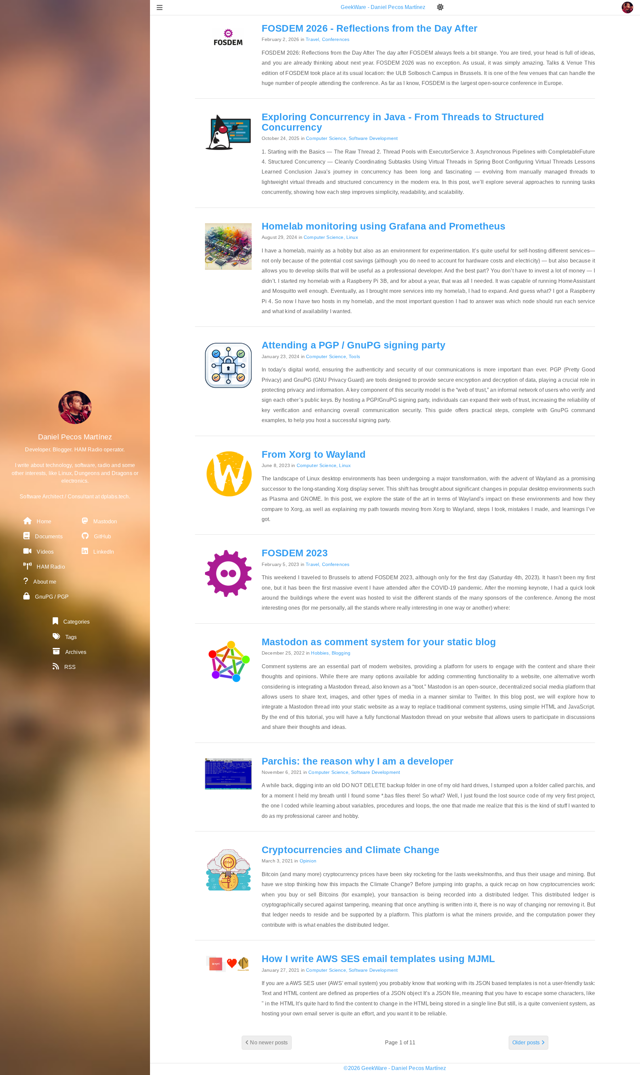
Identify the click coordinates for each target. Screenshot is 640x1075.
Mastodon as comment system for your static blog (379, 642)
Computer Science (326, 138)
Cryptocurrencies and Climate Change (351, 849)
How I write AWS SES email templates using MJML (378, 958)
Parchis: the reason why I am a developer (357, 761)
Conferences (336, 39)
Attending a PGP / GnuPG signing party (353, 345)
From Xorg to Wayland (314, 454)
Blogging (341, 653)
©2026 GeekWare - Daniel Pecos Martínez (395, 1068)
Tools (354, 356)
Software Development (373, 138)
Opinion (308, 860)
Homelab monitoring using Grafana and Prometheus (384, 226)
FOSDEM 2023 (295, 553)
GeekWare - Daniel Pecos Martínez (384, 7)
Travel (312, 39)
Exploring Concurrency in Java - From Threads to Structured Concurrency (403, 122)
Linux (352, 237)
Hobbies (320, 653)
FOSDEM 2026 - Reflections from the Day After (369, 28)
